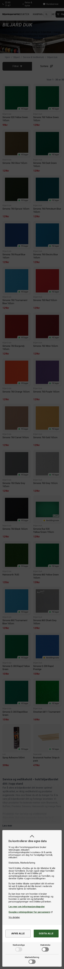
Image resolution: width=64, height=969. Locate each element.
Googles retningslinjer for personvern (29, 912)
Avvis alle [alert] (18, 933)
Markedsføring (32, 957)
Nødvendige (19, 945)
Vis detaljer (14, 917)
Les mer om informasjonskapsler (27, 906)
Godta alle (46, 933)
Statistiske (45, 945)
